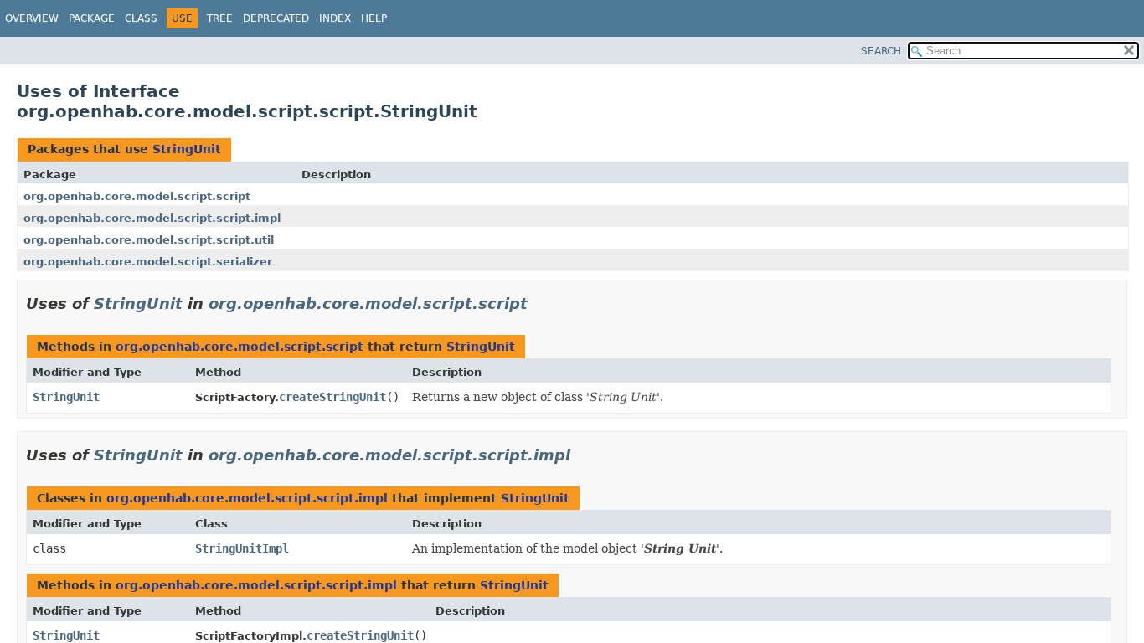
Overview (32, 18)
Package (92, 18)
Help (374, 18)
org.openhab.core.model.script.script (136, 196)
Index (335, 18)
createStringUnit (332, 397)
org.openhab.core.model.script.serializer (147, 261)
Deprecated (276, 18)
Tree (220, 18)
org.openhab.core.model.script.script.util (148, 240)
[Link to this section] (539, 303)
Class (141, 18)
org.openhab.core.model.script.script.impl (152, 218)
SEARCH (881, 51)
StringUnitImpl (242, 548)
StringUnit (186, 149)
